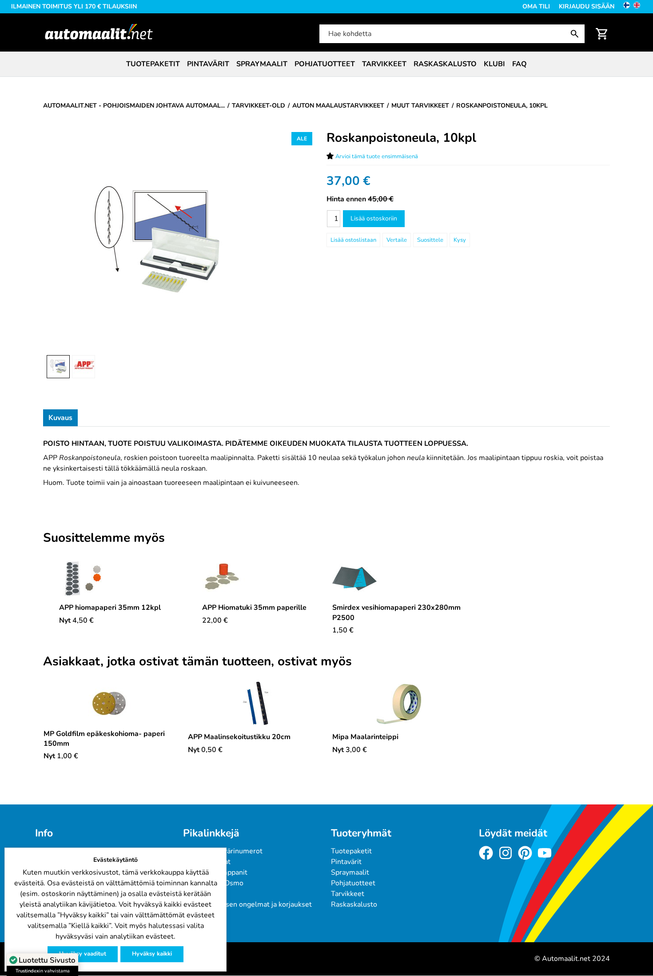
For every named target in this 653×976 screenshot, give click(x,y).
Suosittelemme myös (104, 538)
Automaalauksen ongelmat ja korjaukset (247, 904)
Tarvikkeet (384, 64)
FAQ (519, 64)
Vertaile (396, 240)
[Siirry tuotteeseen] (110, 578)
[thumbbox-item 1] (58, 366)
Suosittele (430, 240)
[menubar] (326, 64)
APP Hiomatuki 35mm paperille (254, 607)
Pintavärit (208, 64)
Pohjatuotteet (325, 64)
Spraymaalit (261, 64)
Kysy (460, 240)
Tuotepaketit (153, 64)
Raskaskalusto (445, 64)
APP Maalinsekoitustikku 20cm (239, 737)
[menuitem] (153, 64)
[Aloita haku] (576, 33)
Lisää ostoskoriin (373, 218)
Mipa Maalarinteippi (365, 737)
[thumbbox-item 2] (83, 366)
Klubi (494, 64)
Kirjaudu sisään (586, 6)
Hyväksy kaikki (152, 954)
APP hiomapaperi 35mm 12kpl (110, 607)
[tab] (60, 417)
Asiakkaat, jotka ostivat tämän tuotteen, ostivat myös (197, 661)
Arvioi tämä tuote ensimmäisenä (376, 156)
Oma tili (536, 6)
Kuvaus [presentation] (60, 418)
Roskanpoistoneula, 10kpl (401, 137)
